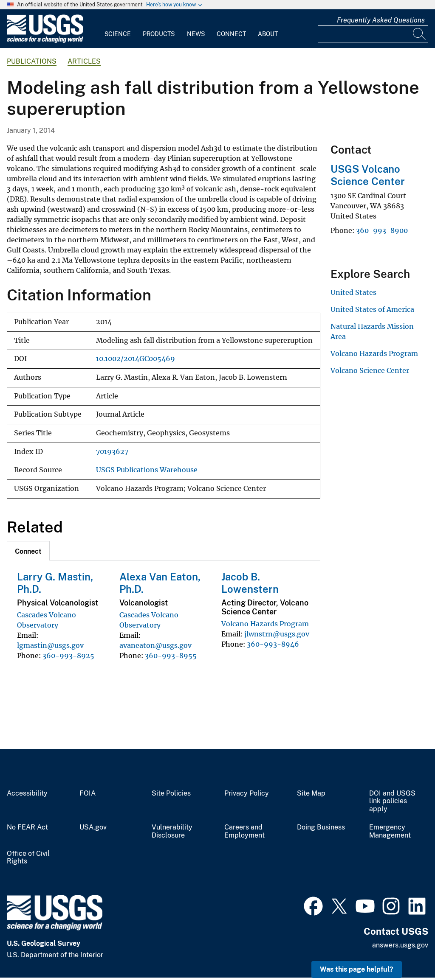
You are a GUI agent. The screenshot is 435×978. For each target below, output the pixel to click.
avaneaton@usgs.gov (155, 645)
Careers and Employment (244, 831)
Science (118, 34)
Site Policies (171, 793)
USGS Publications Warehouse (147, 470)
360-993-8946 (273, 644)
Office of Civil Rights (28, 858)
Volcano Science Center (369, 370)
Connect (231, 34)
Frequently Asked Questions (381, 20)
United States (353, 292)
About (268, 34)
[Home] (45, 41)
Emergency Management (390, 831)
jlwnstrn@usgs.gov (276, 634)
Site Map (311, 793)
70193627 (112, 452)
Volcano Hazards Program (265, 623)
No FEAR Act (27, 827)
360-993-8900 (382, 230)
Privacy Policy (246, 793)
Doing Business (321, 827)
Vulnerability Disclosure (172, 831)
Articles (84, 61)
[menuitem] (118, 28)
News (196, 34)
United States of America (372, 309)
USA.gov (93, 827)
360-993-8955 (171, 655)
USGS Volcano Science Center (367, 175)
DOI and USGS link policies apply (392, 801)
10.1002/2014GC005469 (135, 359)
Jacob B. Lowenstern (250, 583)
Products (159, 34)
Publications (31, 61)
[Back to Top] (404, 947)
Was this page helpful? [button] (356, 969)
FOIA (87, 793)
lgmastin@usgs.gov (50, 645)
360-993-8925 (68, 655)
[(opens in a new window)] (313, 905)
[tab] (28, 550)
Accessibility (27, 793)
